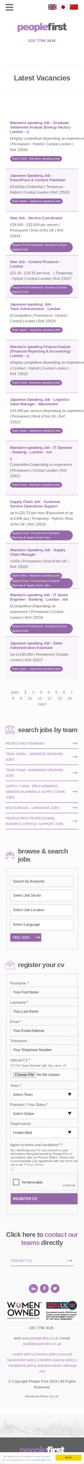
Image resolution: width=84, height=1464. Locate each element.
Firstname (19, 983)
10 (30, 698)
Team (15, 1086)
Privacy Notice (33, 1164)
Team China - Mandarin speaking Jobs (36, 158)
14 (69, 698)
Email (16, 1022)
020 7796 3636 (42, 40)
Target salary (20, 1124)
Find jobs (21, 937)
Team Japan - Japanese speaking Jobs (36, 201)
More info (46, 1460)
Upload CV (20, 1060)
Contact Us (21, 1261)
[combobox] (42, 895)
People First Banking (25, 743)
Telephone (18, 1041)
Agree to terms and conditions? (36, 1145)
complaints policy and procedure (34, 1365)
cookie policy (22, 1354)
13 (59, 698)
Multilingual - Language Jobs (32, 808)
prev (15, 692)
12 (49, 698)
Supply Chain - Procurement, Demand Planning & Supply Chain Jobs (35, 535)
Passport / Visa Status (29, 1105)
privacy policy (47, 1354)
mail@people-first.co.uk (42, 1344)
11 (40, 698)
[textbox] (41, 896)
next (42, 704)
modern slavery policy (57, 1360)
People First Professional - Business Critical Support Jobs (39, 247)
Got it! (68, 1457)
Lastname (19, 1002)
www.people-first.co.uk (40, 1338)
